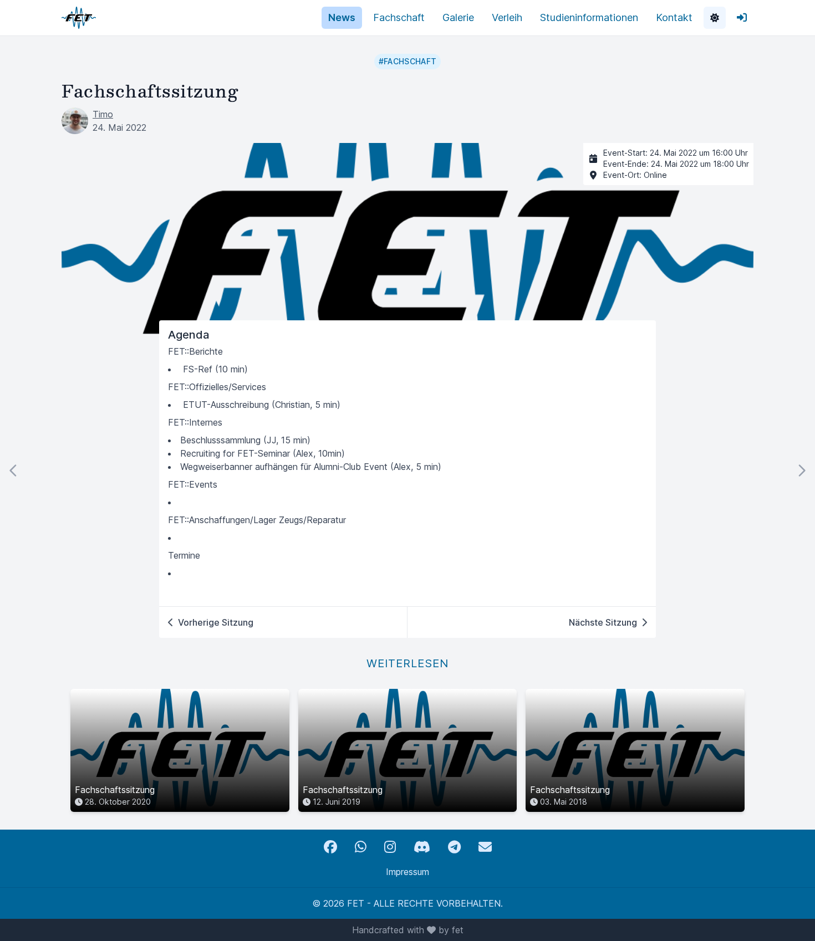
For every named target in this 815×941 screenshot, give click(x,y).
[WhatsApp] (360, 847)
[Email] (485, 847)
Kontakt (674, 17)
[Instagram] (390, 847)
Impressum (407, 871)
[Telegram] (454, 847)
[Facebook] (330, 847)
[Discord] (422, 847)
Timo (103, 114)
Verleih (507, 17)
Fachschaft (399, 17)
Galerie (458, 17)
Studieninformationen (589, 17)
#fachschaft (408, 61)
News (341, 17)
